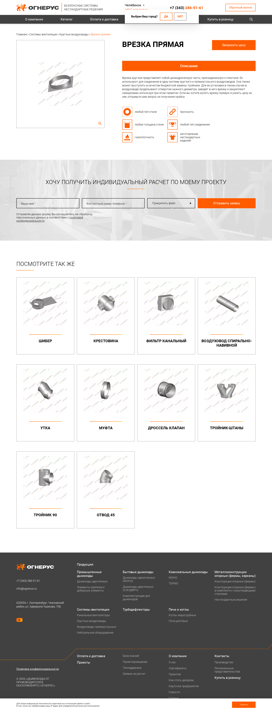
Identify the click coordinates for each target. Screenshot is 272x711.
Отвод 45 (106, 515)
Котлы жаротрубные (182, 615)
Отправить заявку (226, 203)
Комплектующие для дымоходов (136, 597)
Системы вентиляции (93, 609)
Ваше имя (28, 203)
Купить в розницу (220, 19)
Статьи (173, 698)
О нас (172, 662)
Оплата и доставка (104, 19)
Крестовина (106, 341)
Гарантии (175, 674)
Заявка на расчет (134, 673)
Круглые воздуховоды (91, 621)
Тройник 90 (45, 515)
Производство (224, 662)
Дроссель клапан (166, 428)
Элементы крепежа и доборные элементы (91, 589)
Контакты (222, 656)
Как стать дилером (181, 680)
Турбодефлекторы (136, 609)
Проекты (83, 662)
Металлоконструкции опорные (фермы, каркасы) (235, 574)
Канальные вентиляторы (93, 615)
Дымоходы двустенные (92, 581)
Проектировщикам (135, 661)
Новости (174, 692)
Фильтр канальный (166, 341)
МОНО (173, 577)
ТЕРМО (173, 583)
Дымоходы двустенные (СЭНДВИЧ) (138, 588)
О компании (34, 19)
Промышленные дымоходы (89, 574)
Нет (180, 16)
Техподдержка (132, 667)
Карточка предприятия (184, 686)
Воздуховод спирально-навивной (226, 343)
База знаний (131, 655)
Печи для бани (178, 621)
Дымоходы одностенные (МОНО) (139, 579)
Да (166, 16)
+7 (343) (186, 8)
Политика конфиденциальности (37, 669)
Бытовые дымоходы (138, 572)
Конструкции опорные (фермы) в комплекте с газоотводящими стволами (235, 590)
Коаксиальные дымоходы (188, 572)
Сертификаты (178, 668)
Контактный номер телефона (107, 203)
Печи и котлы (179, 609)
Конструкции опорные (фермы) (235, 581)
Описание (189, 66)
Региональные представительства (227, 670)
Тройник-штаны (226, 428)
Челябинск (133, 5)
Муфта (106, 428)
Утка (45, 428)
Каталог (67, 19)
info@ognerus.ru (26, 588)
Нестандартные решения (231, 599)
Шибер (45, 341)
